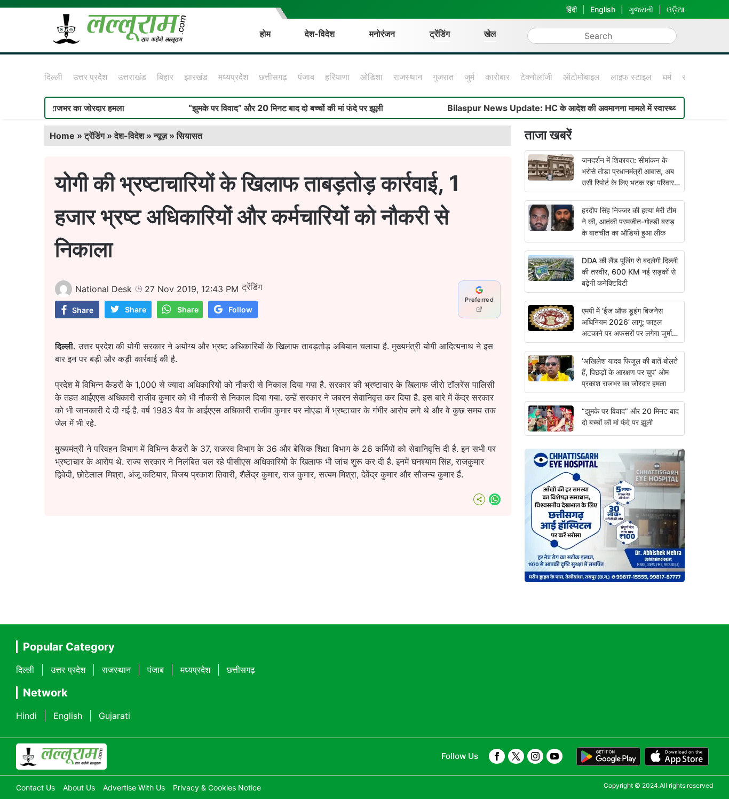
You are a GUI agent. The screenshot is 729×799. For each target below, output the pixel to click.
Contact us (35, 787)
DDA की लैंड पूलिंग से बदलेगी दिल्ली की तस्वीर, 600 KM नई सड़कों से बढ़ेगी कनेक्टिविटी (630, 271)
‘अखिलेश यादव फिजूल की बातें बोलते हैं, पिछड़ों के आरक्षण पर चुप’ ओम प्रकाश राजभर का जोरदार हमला (630, 372)
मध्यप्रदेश (233, 77)
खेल (490, 33)
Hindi (26, 715)
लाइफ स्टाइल (631, 77)
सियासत (189, 135)
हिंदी (571, 9)
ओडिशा (371, 77)
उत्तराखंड (132, 77)
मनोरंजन (382, 33)
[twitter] (516, 756)
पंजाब (306, 77)
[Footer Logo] (61, 756)
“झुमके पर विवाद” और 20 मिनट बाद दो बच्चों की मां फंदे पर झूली (265, 108)
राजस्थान (407, 77)
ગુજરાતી (641, 9)
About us (79, 787)
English (602, 9)
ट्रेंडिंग (440, 33)
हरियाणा (337, 77)
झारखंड (196, 77)
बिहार (165, 77)
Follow (240, 309)
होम (265, 33)
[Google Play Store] (608, 756)
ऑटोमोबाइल (581, 77)
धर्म (666, 77)
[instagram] (535, 756)
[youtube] (554, 756)
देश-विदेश (320, 33)
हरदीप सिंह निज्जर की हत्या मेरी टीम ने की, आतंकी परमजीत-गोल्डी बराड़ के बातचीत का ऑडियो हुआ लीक (629, 221)
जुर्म (469, 77)
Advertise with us (134, 787)
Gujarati (114, 715)
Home (62, 135)
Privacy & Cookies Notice (217, 787)
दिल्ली (53, 77)
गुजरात (443, 77)
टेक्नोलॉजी (536, 77)
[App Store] (677, 756)
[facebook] (497, 756)
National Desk (103, 289)
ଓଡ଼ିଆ (676, 9)
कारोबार (497, 77)
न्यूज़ (160, 135)
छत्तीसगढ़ (273, 77)
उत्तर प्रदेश (90, 77)
